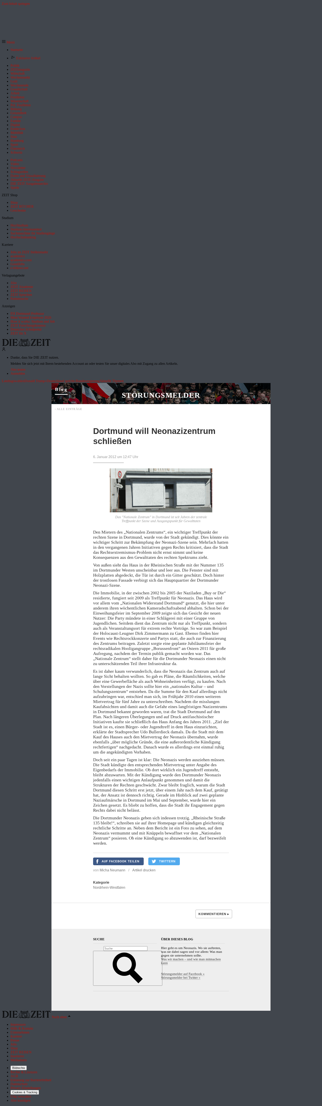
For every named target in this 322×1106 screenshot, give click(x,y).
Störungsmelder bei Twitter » (180, 977)
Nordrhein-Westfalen (109, 887)
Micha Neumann (112, 870)
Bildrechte (18, 1068)
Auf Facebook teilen (120, 861)
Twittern (167, 861)
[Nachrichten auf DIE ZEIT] (26, 345)
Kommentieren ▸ (213, 914)
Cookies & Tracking (24, 1092)
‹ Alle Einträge (68, 409)
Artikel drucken (144, 870)
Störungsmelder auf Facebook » (183, 974)
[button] (8, 42)
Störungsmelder (161, 395)
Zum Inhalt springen (16, 3)
